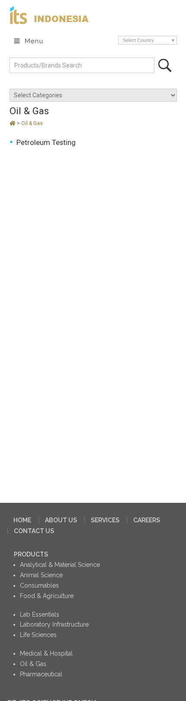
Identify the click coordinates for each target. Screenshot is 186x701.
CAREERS (146, 520)
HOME (22, 520)
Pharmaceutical (41, 674)
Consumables (39, 585)
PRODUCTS (31, 554)
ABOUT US (61, 520)
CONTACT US (34, 530)
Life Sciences (38, 634)
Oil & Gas (32, 123)
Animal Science (41, 575)
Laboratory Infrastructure (54, 624)
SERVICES (105, 520)
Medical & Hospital (46, 653)
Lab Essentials (39, 614)
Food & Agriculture (47, 595)
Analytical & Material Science (60, 564)
